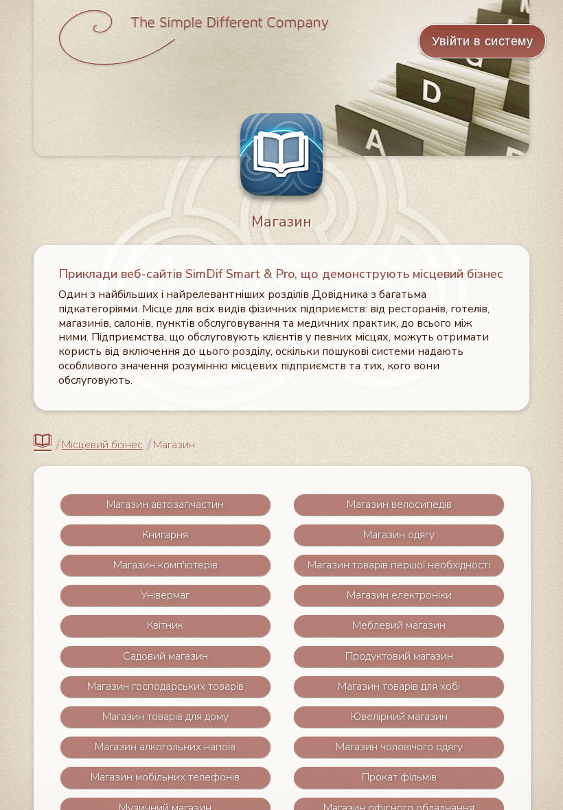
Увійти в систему (482, 41)
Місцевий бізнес (102, 445)
